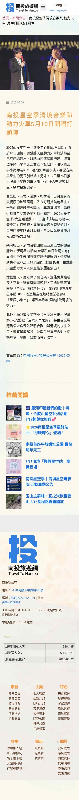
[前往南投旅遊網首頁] (22, 7)
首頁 (5, 18)
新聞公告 (19, 18)
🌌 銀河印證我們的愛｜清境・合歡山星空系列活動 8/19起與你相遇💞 (47, 414)
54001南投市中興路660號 (27, 590)
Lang (58, 5)
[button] (43, 7)
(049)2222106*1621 (23, 598)
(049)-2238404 (11, 602)
